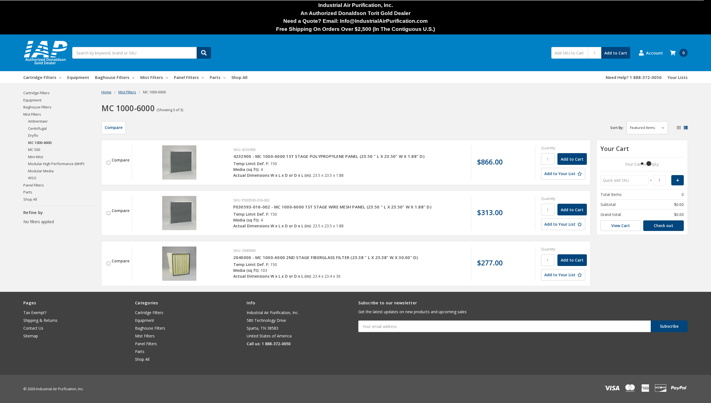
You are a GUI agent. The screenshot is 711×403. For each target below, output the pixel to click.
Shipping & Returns (40, 320)
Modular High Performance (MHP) (56, 163)
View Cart (620, 225)
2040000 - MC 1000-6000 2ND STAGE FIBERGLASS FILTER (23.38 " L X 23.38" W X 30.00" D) (325, 257)
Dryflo (33, 135)
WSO (32, 177)
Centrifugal (37, 128)
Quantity (548, 147)
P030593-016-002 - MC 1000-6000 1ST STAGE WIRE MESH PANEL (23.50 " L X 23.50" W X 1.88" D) (332, 207)
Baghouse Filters (112, 77)
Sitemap (30, 336)
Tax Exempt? (34, 312)
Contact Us (33, 328)
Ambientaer (38, 121)
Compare (113, 127)
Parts (215, 77)
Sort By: (617, 127)
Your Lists (677, 77)
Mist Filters (151, 77)
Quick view (179, 162)
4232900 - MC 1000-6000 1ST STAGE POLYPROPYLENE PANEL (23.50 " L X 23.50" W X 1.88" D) (328, 156)
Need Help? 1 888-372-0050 (634, 77)
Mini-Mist (35, 156)
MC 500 (34, 149)
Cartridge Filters (39, 77)
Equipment (78, 77)
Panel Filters (186, 77)
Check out (663, 225)
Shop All (239, 77)
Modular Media (41, 170)
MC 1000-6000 (39, 142)
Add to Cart (615, 53)
